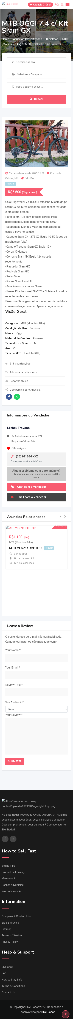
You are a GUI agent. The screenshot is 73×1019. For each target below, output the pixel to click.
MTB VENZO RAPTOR (25, 548)
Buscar (38, 99)
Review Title (14, 685)
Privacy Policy (10, 941)
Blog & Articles (10, 922)
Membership (9, 878)
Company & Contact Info (16, 916)
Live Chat (7, 966)
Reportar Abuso (19, 381)
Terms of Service (12, 935)
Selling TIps (8, 865)
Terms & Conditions (13, 986)
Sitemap (6, 929)
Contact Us (8, 992)
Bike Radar (48, 1012)
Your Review (14, 715)
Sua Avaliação (14, 702)
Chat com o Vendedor (31, 486)
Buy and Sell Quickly (13, 872)
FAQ (4, 973)
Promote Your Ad (12, 891)
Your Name (13, 650)
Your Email (12, 667)
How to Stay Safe (12, 979)
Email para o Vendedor (31, 497)
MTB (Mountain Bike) (21, 542)
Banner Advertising (13, 885)
